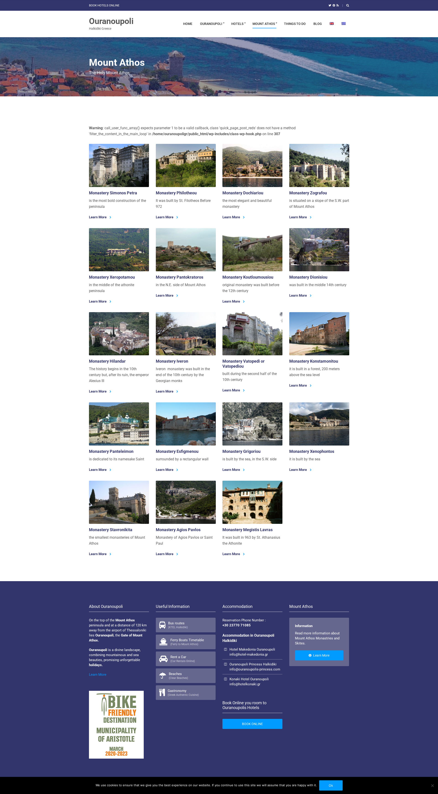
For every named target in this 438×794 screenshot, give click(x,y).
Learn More (98, 217)
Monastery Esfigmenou (177, 451)
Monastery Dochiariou (242, 192)
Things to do (295, 24)
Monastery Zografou (308, 192)
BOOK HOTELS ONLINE (104, 5)
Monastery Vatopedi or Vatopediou (243, 364)
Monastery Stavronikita (110, 529)
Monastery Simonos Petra (113, 192)
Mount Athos (264, 24)
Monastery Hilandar (107, 361)
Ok (331, 785)
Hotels (237, 24)
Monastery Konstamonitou (313, 361)
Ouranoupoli (111, 21)
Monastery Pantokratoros (179, 277)
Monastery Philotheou (176, 192)
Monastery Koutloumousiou (247, 277)
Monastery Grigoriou (241, 451)
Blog (317, 24)
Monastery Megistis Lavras (247, 529)
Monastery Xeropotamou (112, 277)
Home (187, 24)
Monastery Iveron (172, 361)
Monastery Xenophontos (311, 451)
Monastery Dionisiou (308, 277)
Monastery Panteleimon (111, 451)
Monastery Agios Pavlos (178, 529)
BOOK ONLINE (252, 724)
